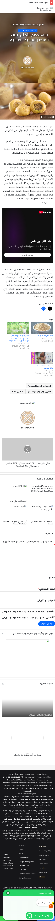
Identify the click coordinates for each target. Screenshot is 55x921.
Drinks (21, 849)
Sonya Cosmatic (25, 877)
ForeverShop (29, 68)
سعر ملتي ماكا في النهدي (40, 715)
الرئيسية (37, 25)
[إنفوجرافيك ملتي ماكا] (14, 492)
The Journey (42, 859)
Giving (45, 868)
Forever (41, 868)
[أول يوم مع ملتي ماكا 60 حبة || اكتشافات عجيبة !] (14, 512)
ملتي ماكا (16, 391)
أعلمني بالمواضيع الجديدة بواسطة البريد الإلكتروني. (27, 617)
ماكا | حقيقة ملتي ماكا (44, 335)
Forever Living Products (22, 25)
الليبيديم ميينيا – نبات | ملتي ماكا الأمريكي (43, 367)
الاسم (51, 577)
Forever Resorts (43, 863)
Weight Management (26, 861)
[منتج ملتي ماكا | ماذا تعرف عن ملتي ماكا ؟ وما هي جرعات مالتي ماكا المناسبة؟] (18, 328)
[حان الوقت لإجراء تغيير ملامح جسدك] (41, 512)
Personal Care (24, 865)
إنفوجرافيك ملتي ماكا (18, 501)
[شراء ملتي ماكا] (27, 403)
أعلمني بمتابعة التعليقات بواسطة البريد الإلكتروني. (27, 612)
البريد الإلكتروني (46, 589)
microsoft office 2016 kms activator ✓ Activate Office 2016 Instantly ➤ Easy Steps (42, 488)
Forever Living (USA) (45, 850)
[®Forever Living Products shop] (43, 9)
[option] (27, 703)
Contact (5, 854)
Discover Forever (44, 855)
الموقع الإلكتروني (46, 600)
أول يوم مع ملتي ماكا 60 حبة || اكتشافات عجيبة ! (14, 522)
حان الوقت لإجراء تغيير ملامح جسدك (32, 3)
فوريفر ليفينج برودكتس (39, 391)
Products (22, 845)
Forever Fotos (43, 872)
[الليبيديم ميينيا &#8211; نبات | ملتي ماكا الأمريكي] (42, 358)
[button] (8, 893)
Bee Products (24, 857)
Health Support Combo (27, 873)
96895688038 (7, 859)
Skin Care (22, 869)
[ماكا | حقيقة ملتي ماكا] (42, 328)
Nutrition (22, 853)
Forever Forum (8, 868)
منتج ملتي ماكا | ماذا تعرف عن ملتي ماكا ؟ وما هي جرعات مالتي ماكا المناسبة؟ (19, 338)
